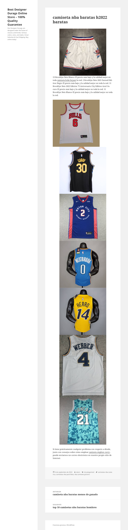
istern (78, 472)
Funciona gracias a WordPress (63, 525)
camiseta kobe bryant (66, 80)
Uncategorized (89, 472)
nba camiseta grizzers (82, 474)
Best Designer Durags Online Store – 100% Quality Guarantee (17, 17)
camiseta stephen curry (99, 452)
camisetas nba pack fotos (65, 474)
